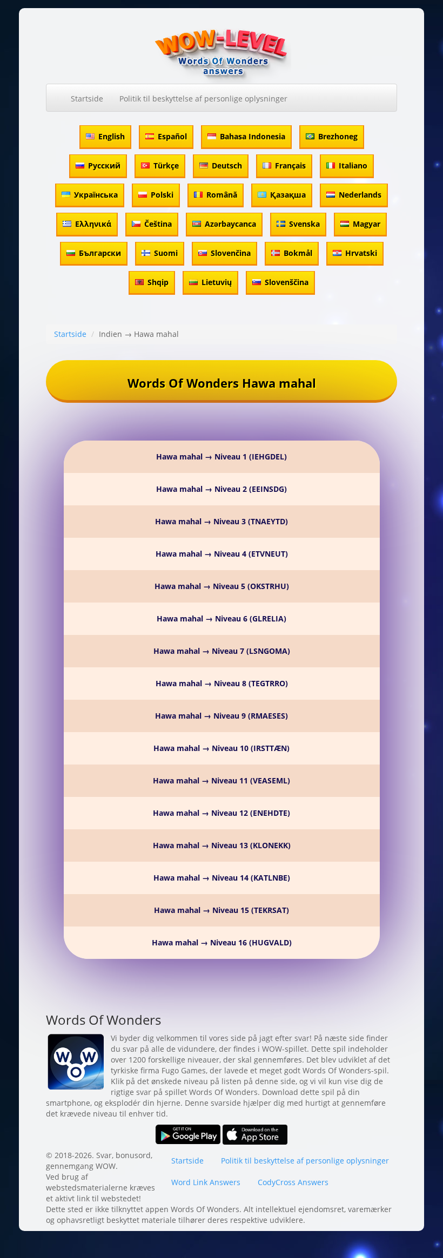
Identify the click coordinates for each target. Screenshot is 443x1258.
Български (100, 253)
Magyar (366, 224)
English (111, 136)
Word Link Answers (205, 1182)
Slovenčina (231, 253)
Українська (96, 195)
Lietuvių (217, 282)
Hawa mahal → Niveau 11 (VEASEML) (221, 780)
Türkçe (166, 165)
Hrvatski (361, 253)
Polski (162, 195)
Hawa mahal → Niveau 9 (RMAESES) (221, 716)
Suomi (166, 253)
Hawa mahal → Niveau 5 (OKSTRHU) (222, 586)
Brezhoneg (338, 136)
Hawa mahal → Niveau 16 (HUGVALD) (222, 942)
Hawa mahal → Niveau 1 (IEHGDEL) (221, 456)
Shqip (158, 282)
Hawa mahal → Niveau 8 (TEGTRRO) (222, 683)
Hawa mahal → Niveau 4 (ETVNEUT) (222, 554)
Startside (87, 98)
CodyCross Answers (293, 1182)
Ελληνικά (93, 224)
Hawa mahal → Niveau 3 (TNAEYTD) (221, 521)
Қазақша (288, 195)
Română (221, 195)
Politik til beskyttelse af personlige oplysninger (203, 98)
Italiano (353, 165)
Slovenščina (286, 282)
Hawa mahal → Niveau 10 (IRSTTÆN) (221, 748)
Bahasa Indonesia (252, 136)
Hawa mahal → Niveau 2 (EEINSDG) (221, 489)
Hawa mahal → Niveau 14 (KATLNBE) (221, 878)
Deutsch (227, 165)
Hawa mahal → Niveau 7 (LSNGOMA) (221, 651)
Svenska (304, 224)
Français (290, 165)
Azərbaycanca (230, 224)
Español (172, 136)
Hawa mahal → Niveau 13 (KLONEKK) (222, 845)
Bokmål (298, 253)
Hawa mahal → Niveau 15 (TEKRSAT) (221, 910)
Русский (104, 165)
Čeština (158, 224)
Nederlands (360, 195)
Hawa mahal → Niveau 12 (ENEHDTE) (221, 813)
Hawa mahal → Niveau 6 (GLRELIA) (221, 618)
